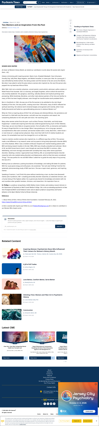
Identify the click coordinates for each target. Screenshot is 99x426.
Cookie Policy (22, 424)
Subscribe (59, 226)
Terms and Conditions (49, 377)
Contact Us (49, 374)
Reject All (76, 421)
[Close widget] (96, 384)
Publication (64, 2)
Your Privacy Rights (49, 383)
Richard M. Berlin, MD (31, 313)
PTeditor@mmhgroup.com (41, 206)
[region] (49, 421)
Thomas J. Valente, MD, (43, 254)
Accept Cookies (87, 421)
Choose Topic (19, 6)
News (43, 2)
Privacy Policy (49, 379)
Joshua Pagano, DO (30, 267)
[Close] (96, 421)
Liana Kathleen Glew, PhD (31, 299)
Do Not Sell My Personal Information (49, 381)
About (49, 370)
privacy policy (33, 229)
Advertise (49, 372)
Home (39, 414)
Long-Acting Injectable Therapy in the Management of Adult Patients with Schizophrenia (52, 7)
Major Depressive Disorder (78, 7)
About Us (45, 414)
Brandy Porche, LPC (30, 282)
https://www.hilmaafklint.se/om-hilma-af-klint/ (17, 202)
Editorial (49, 375)
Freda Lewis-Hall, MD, (30, 254)
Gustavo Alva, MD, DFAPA (55, 254)
